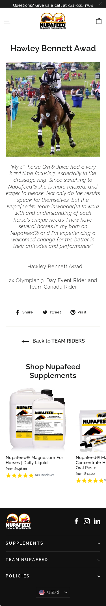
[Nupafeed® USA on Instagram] (87, 521)
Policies (18, 576)
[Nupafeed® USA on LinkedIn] (97, 521)
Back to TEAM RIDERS (58, 341)
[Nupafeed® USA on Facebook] (76, 521)
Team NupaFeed (27, 559)
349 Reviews (44, 475)
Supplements (25, 543)
